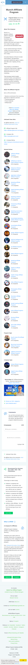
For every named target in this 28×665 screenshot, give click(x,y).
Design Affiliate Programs (17, 232)
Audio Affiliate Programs (17, 310)
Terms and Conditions (14, 641)
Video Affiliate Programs (17, 282)
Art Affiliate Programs (16, 246)
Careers (17, 609)
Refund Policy (14, 639)
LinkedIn (6, 627)
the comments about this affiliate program (13, 109)
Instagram (21, 627)
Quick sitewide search (11, 403)
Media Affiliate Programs (17, 253)
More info (17, 663)
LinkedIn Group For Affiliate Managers (14, 592)
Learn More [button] (8, 513)
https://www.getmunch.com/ (11, 136)
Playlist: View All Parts (14, 382)
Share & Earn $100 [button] (17, 2)
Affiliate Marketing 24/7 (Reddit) (16, 633)
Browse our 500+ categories (13, 401)
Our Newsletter (11, 625)
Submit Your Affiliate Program (14, 590)
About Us (17, 601)
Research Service (14, 597)
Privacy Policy (14, 643)
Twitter (23, 625)
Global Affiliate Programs (17, 364)
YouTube (11, 627)
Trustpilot (16, 621)
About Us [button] (8, 577)
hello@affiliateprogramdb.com (16, 605)
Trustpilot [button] (16, 577)
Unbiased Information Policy (13, 545)
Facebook (18, 625)
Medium (16, 627)
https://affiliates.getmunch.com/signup (13, 130)
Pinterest (14, 629)
